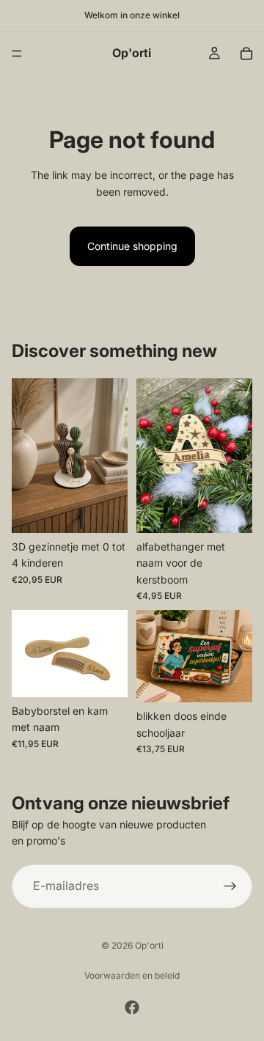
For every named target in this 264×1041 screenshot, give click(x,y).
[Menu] (17, 53)
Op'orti (149, 945)
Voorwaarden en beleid (132, 975)
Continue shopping (132, 246)
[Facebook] (132, 1007)
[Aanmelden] (230, 886)
